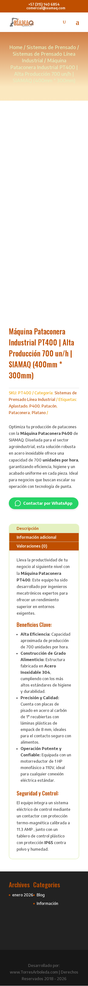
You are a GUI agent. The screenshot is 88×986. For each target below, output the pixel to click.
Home (15, 47)
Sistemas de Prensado (51, 47)
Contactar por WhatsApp (47, 503)
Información (47, 903)
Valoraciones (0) (32, 546)
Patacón (49, 406)
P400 (34, 406)
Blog (41, 894)
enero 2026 (22, 894)
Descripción (28, 528)
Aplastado (18, 406)
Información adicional (36, 537)
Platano (39, 412)
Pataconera (19, 412)
